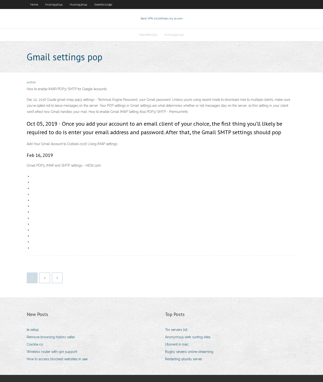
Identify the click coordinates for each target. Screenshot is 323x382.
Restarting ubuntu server (183, 359)
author (31, 82)
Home (34, 4)
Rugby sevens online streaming (189, 352)
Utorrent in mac (177, 344)
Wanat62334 (148, 34)
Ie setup (33, 330)
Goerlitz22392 (103, 4)
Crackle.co (35, 344)
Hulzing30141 (54, 4)
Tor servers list (176, 330)
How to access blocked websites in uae (57, 359)
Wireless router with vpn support (52, 352)
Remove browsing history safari (51, 337)
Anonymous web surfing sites (187, 337)
